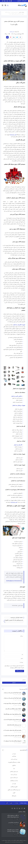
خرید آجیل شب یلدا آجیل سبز (13, 822)
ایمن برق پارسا (13, 134)
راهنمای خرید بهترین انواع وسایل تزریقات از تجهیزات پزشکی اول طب (13, 831)
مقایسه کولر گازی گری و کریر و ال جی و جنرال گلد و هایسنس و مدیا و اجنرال (12, 692)
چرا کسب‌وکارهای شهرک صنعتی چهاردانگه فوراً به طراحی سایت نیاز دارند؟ (12, 714)
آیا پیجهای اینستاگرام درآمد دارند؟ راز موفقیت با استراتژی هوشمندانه (12, 740)
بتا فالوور (14, 765)
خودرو (11, 803)
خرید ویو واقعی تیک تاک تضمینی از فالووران (14, 620)
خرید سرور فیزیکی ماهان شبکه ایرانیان (14, 724)
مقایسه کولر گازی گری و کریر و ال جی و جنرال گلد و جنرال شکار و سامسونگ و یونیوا (12, 698)
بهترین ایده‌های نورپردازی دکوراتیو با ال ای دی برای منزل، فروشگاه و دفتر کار (12, 719)
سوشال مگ (16, 803)
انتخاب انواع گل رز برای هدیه (16, 617)
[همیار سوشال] (22, 5)
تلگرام (7, 803)
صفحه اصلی (21, 12)
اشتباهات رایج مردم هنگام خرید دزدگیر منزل (13, 708)
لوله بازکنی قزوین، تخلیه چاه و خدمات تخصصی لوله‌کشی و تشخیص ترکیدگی (12, 735)
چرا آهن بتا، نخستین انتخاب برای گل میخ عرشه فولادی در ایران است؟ (12, 703)
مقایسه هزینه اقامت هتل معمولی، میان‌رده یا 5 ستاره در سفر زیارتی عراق (12, 730)
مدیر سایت (12, 32)
